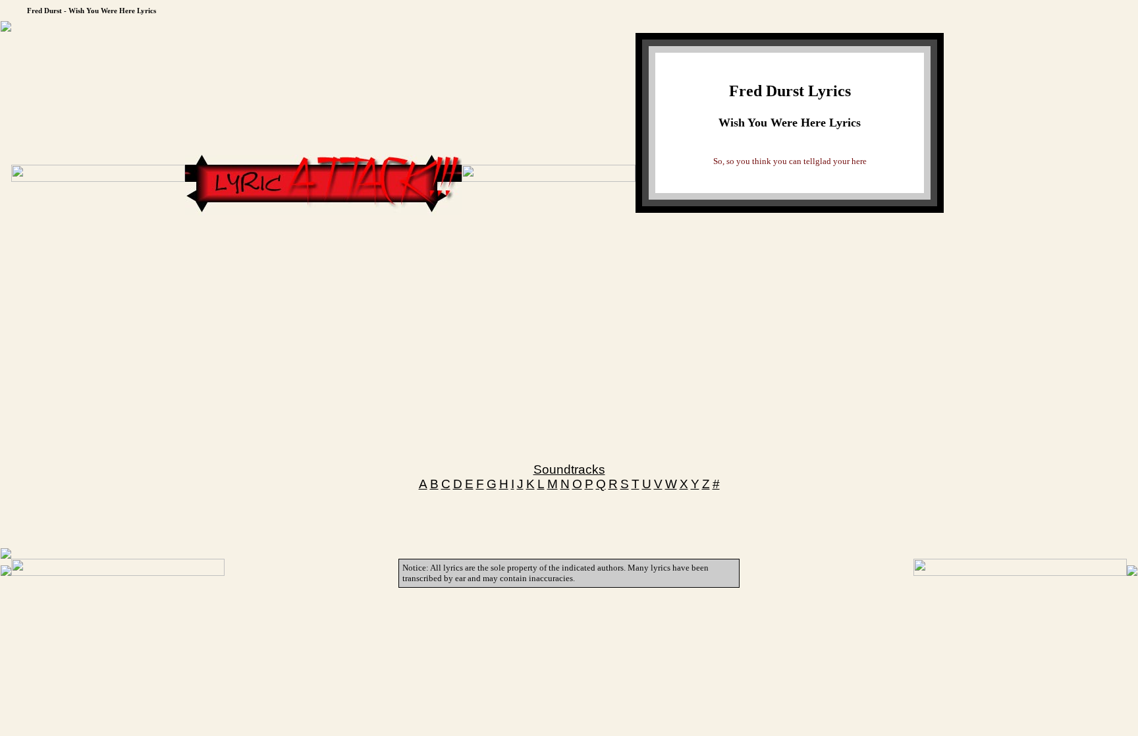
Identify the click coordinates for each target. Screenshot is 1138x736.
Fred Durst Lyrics (790, 90)
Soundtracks (569, 469)
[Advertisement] (323, 255)
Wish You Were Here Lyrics (789, 122)
